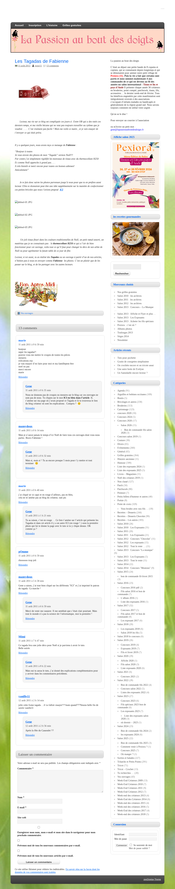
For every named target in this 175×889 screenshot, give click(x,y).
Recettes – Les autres (127, 520)
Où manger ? (127, 754)
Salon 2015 (122, 571)
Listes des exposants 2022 (133, 692)
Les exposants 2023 (130, 711)
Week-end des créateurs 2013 (131, 795)
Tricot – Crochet (125, 769)
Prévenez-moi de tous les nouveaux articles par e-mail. (45, 855)
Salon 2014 (122, 564)
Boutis (120, 398)
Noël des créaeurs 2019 (128, 477)
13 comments (52, 65)
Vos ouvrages (27, 313)
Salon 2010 (122, 523)
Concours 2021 (128, 676)
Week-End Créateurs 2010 (130, 784)
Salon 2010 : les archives (129, 295)
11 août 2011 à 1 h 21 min (38, 515)
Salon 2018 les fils (130, 632)
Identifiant (119, 834)
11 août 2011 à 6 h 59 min (38, 606)
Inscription (35, 25)
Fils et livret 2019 (129, 652)
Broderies (122, 405)
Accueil (19, 25)
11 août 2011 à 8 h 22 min (38, 666)
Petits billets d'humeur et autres (132, 496)
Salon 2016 (122, 583)
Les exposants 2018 (130, 628)
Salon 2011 (122, 531)
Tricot (120, 765)
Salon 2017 (122, 605)
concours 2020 (124, 413)
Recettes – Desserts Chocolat (131, 516)
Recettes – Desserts (126, 512)
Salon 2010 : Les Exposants (130, 527)
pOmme (23, 551)
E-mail (21, 807)
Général (121, 451)
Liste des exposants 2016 (133, 601)
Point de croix (124, 504)
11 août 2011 (24, 65)
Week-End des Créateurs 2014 (131, 799)
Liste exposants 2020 (131, 668)
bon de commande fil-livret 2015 (137, 576)
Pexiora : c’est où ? (126, 325)
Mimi (21, 636)
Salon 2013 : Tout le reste (129, 560)
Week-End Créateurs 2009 (130, 780)
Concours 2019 (128, 644)
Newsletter (122, 340)
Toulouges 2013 (125, 332)
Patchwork (122, 489)
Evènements (123, 447)
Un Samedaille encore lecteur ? (132, 372)
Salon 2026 (126, 425)
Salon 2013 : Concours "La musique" (135, 550)
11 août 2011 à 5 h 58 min (31, 581)
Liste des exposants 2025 (129, 470)
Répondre (23, 377)
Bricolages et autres (126, 401)
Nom (20, 797)
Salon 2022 (122, 680)
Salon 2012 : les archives (129, 303)
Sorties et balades (125, 758)
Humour (121, 462)
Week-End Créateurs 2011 (130, 788)
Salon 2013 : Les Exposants (130, 317)
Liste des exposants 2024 (129, 466)
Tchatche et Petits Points (129, 761)
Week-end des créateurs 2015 (131, 803)
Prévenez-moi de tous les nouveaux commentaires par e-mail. (48, 845)
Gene (28, 386)
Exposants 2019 (128, 648)
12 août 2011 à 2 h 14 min (31, 700)
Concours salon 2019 (127, 436)
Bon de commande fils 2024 (134, 730)
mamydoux (25, 426)
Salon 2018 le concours (128, 636)
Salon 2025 (122, 738)
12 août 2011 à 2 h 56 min (38, 725)
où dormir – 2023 (129, 722)
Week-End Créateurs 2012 (130, 791)
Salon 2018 (122, 624)
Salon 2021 (122, 672)
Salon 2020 (122, 656)
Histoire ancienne (125, 459)
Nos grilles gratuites (127, 292)
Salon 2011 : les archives (129, 299)
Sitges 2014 (123, 336)
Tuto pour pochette (126, 357)
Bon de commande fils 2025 (134, 743)
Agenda (121, 390)
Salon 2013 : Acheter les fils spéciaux (135, 321)
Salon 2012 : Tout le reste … (131, 546)
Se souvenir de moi (142, 845)
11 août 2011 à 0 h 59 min (31, 555)
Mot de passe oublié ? (139, 848)
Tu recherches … (125, 773)
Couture (121, 440)
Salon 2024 (122, 726)
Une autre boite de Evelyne (130, 369)
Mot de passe (120, 838)
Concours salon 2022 (131, 688)
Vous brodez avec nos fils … (134, 508)
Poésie (120, 500)
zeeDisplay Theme (152, 879)
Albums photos (124, 328)
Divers (120, 444)
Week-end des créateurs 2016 (131, 806)
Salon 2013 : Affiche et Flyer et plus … (136, 313)
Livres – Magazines (126, 474)
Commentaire (25, 768)
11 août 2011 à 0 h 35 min (38, 390)
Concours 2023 (128, 700)
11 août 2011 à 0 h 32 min (38, 455)
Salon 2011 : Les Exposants (130, 535)
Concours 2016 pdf (130, 587)
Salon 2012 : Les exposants (130, 542)
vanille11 (24, 696)
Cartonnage (122, 409)
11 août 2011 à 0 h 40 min (31, 490)
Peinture (121, 492)
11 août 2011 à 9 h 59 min (31, 344)
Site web (21, 817)
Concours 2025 (128, 750)
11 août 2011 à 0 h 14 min (31, 430)
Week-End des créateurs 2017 (131, 810)
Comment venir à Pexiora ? (134, 746)
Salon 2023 (122, 696)
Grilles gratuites (72, 25)
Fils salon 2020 (128, 664)
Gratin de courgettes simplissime (133, 361)
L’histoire (51, 25)
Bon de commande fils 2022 (134, 684)
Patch (120, 485)
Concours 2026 (124, 420)
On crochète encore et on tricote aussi (135, 365)
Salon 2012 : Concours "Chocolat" (134, 538)
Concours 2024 (124, 416)
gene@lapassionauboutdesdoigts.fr (127, 129)
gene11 (38, 65)
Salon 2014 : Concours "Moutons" (134, 568)
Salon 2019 (122, 640)
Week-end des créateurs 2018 (131, 814)
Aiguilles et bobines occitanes (131, 394)
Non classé (122, 481)
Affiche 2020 (127, 660)
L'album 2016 (127, 598)
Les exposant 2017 (130, 620)
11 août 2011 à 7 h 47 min (31, 640)
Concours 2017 (128, 610)
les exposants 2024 (130, 734)
